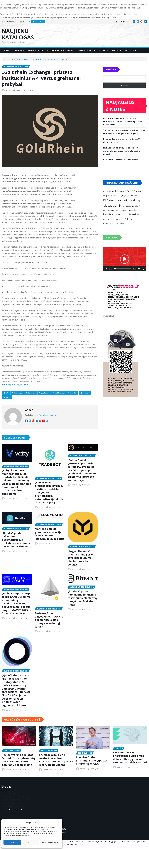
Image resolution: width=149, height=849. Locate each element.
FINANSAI (19, 50)
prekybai (73, 393)
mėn (123, 206)
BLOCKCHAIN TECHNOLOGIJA (60, 50)
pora (125, 210)
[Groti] (106, 269)
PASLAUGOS (130, 50)
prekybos (117, 214)
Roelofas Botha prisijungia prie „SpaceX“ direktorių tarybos (92, 760)
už (131, 219)
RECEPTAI (116, 50)
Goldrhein (31, 393)
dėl (111, 195)
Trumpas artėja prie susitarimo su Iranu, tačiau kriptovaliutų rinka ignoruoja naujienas (56, 759)
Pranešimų (108, 214)
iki (135, 195)
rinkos (137, 214)
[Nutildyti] (139, 269)
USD (126, 219)
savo (112, 219)
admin (8, 90)
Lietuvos (109, 205)
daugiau (106, 196)
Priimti (12, 842)
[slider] (122, 268)
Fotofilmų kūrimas (78, 841)
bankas (115, 191)
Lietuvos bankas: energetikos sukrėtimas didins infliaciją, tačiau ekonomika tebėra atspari (122, 151)
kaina (114, 200)
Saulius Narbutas (18, 806)
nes (105, 210)
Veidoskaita (15, 809)
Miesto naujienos (18, 803)
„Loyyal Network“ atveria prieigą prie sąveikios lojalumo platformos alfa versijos (80, 557)
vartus (8, 397)
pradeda (132, 210)
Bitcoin (129, 191)
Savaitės (106, 219)
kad (105, 200)
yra (123, 223)
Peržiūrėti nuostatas (50, 842)
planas (112, 210)
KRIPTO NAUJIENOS (86, 50)
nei (142, 206)
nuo (109, 210)
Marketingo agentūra (11, 793)
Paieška (111, 69)
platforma (119, 210)
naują (137, 205)
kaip (120, 200)
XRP (120, 223)
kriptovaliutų (132, 200)
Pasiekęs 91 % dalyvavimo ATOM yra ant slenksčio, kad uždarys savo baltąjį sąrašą (49, 619)
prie (123, 214)
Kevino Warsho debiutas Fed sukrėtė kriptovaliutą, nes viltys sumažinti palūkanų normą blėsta (122, 121)
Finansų (116, 195)
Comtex (137, 191)
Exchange (18, 393)
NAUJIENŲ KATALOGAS (18, 34)
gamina (126, 196)
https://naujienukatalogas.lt (46, 415)
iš (137, 195)
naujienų (129, 205)
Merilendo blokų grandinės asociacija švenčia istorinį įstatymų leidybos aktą (49, 533)
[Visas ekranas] (143, 269)
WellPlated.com (110, 223)
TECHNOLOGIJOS (35, 50)
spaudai (118, 219)
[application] (124, 259)
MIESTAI (7, 50)
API (7, 393)
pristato (86, 393)
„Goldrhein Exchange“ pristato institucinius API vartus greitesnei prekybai (42, 59)
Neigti (30, 842)
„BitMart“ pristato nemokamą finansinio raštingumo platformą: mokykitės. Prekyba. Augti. (82, 597)
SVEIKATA (103, 50)
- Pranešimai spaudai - (72, 844)
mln (119, 206)
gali (122, 195)
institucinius (59, 393)
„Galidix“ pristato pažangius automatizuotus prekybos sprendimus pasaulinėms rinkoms (16, 539)
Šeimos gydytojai (111, 841)
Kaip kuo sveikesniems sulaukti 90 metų (121, 159)
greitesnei (45, 393)
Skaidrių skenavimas (11, 799)
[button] (59, 822)
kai (110, 200)
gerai (131, 196)
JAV (139, 196)
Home (6, 59)
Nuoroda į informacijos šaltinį (15, 384)
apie (109, 191)
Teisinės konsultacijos (23, 796)
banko (121, 191)
